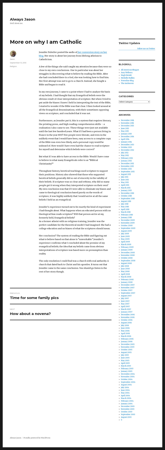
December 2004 (128, 374)
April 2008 (125, 274)
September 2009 (128, 228)
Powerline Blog (127, 81)
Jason (12, 59)
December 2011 (127, 163)
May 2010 (125, 207)
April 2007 (125, 306)
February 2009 (127, 247)
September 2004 (128, 382)
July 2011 (124, 177)
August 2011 (126, 174)
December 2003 (127, 406)
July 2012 (124, 153)
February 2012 (127, 158)
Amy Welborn (126, 72)
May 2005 (125, 360)
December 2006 (128, 315)
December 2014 (127, 136)
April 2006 (125, 333)
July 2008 (125, 266)
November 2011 (127, 166)
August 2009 (126, 231)
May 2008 (125, 271)
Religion (13, 66)
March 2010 (126, 212)
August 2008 (126, 263)
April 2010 (125, 209)
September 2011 (127, 172)
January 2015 (126, 134)
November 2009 (127, 223)
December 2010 (127, 193)
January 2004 (127, 404)
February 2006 (127, 339)
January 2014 (126, 142)
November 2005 (127, 347)
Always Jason (22, 19)
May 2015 (125, 131)
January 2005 (126, 371)
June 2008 (125, 269)
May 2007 (125, 304)
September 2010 (128, 199)
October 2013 (126, 147)
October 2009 (126, 225)
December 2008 (128, 252)
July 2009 (125, 234)
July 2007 (125, 298)
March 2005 (126, 366)
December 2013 (127, 145)
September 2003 (128, 414)
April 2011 (125, 185)
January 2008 (126, 282)
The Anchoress (127, 83)
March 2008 (126, 277)
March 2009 (126, 244)
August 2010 (126, 201)
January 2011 (126, 190)
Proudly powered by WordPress (36, 438)
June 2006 (125, 328)
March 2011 (125, 188)
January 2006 (126, 342)
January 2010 (126, 217)
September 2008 (128, 261)
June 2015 (125, 128)
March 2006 (126, 336)
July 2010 (124, 204)
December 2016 (127, 120)
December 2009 (128, 220)
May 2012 (125, 155)
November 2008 (127, 255)
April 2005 (125, 363)
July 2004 (125, 387)
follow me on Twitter (146, 49)
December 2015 (127, 126)
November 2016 (127, 123)
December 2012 (127, 150)
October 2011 (126, 169)
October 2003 (126, 412)
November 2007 (127, 288)
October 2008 (126, 258)
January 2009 (126, 250)
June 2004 (125, 390)
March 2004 (126, 398)
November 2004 (128, 377)
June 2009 (125, 236)
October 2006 (126, 320)
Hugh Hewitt (126, 75)
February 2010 (127, 215)
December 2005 (127, 344)
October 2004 (127, 379)
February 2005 (127, 369)
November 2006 (127, 317)
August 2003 (126, 417)
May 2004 (125, 393)
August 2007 (126, 296)
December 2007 (127, 285)
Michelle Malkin (127, 78)
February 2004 (127, 401)
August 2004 (126, 385)
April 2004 (125, 395)
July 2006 (125, 325)
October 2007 (126, 290)
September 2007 (128, 293)
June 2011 (125, 180)
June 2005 (125, 358)
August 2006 (126, 323)
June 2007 (125, 301)
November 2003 (127, 409)
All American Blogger (130, 70)
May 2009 (125, 239)
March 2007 (126, 309)
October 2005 (126, 350)
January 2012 (126, 161)
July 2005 (125, 355)
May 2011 (125, 182)
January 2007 (126, 312)
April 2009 (125, 242)
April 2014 (125, 139)
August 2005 (126, 352)
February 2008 (127, 279)
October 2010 (126, 196)
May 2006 (125, 331)
